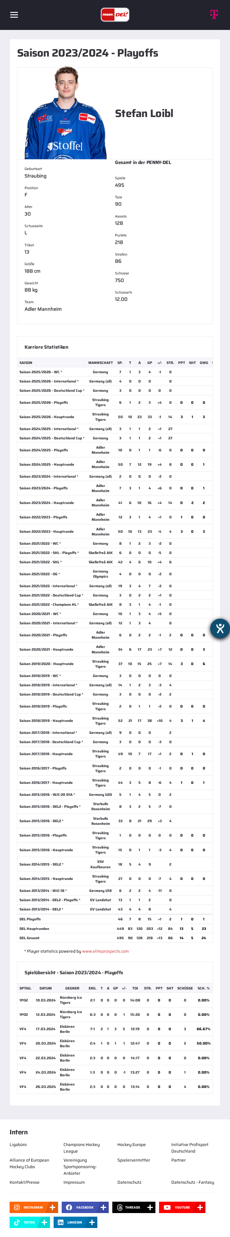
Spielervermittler (133, 1160)
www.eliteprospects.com (105, 951)
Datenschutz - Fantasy (192, 1182)
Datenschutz (129, 1182)
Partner (178, 1160)
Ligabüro (18, 1144)
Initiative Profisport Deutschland (189, 1147)
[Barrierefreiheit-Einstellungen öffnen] (220, 628)
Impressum (74, 1182)
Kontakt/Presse (25, 1182)
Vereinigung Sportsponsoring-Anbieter (80, 1167)
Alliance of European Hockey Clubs (29, 1163)
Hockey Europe (131, 1144)
